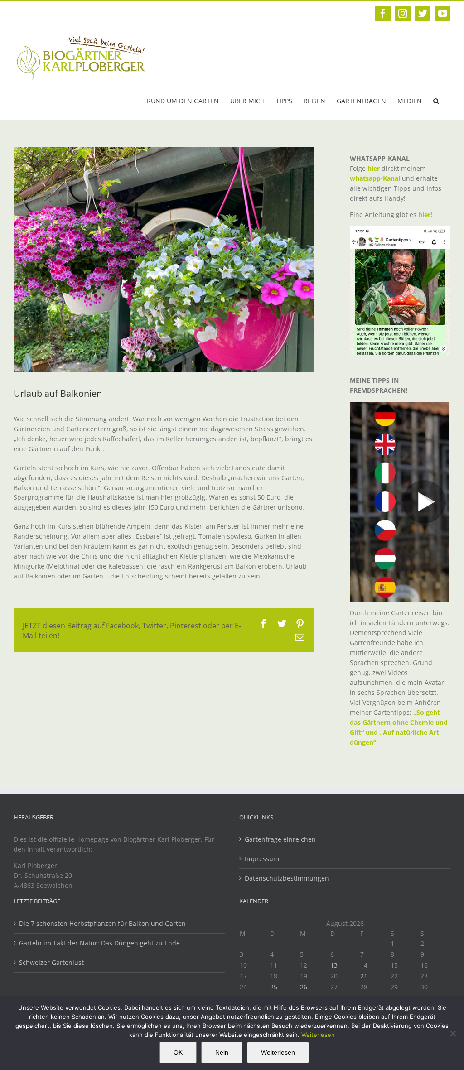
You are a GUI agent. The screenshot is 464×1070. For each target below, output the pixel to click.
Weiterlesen (318, 1034)
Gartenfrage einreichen (280, 839)
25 (273, 987)
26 (303, 987)
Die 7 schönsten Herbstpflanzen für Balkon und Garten (102, 923)
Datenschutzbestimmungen (287, 878)
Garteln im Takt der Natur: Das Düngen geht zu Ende (99, 943)
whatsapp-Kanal (375, 178)
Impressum (262, 858)
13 (334, 965)
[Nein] (452, 1033)
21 (363, 976)
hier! (426, 214)
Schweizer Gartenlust (51, 962)
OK (178, 1052)
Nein (221, 1052)
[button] (436, 100)
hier (373, 168)
